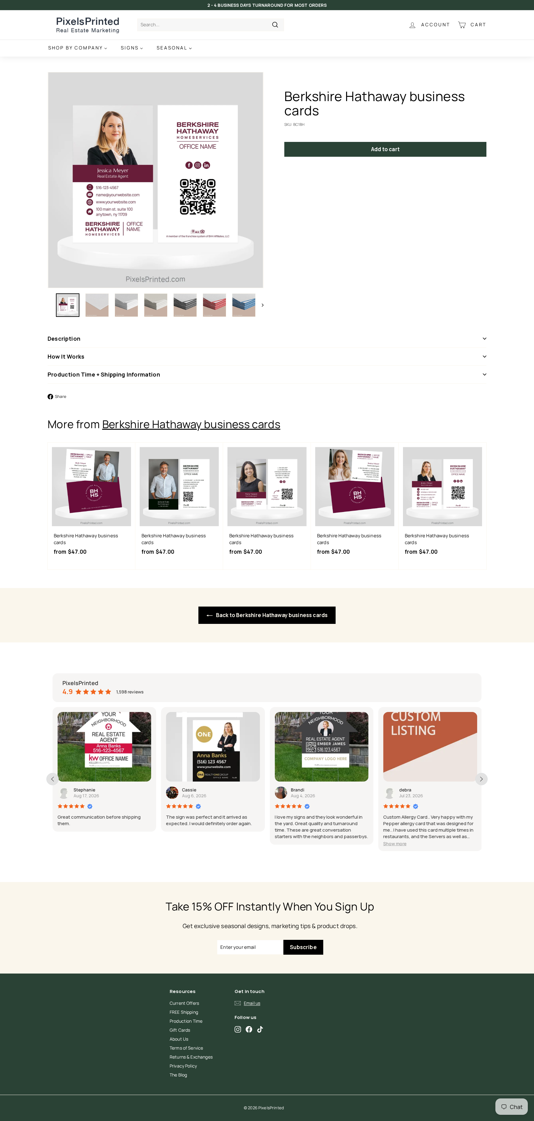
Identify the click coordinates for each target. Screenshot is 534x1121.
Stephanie (84, 789)
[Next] (260, 305)
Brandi (297, 789)
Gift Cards (180, 1030)
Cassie (189, 789)
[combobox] (210, 25)
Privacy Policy (183, 1066)
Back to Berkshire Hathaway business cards (271, 615)
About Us (179, 1039)
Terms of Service (186, 1048)
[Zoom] (155, 180)
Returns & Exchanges (191, 1057)
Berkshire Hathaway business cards (191, 424)
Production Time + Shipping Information (104, 374)
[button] (394, 843)
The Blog (178, 1075)
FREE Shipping (184, 1012)
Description (64, 338)
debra (405, 789)
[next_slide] (481, 779)
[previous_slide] (52, 779)
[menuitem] (77, 48)
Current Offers (184, 1003)
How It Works (66, 356)
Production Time (186, 1021)
